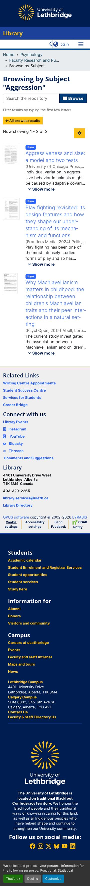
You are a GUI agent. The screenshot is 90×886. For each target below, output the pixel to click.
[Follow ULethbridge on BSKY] (56, 846)
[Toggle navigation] (81, 44)
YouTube (17, 436)
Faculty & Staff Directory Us (32, 717)
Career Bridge (15, 405)
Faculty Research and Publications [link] (34, 60)
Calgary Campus (22, 697)
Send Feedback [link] (58, 524)
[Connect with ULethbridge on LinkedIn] (72, 846)
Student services (23, 582)
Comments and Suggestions (29, 458)
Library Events (15, 422)
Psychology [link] (31, 54)
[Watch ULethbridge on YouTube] (64, 846)
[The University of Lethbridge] (45, 763)
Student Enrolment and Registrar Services (45, 567)
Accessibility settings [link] (34, 524)
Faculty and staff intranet (30, 657)
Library (13, 33)
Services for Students (22, 397)
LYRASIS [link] (79, 517)
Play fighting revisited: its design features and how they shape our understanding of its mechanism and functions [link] (55, 221)
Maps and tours (21, 664)
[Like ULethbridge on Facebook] (32, 846)
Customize (53, 879)
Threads (16, 451)
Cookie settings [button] (11, 524)
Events (14, 650)
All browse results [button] (24, 120)
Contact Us (18, 712)
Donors (14, 616)
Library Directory (17, 505)
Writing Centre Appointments (29, 383)
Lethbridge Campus (25, 682)
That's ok (13, 879)
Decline (32, 879)
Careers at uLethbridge (28, 642)
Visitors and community (29, 623)
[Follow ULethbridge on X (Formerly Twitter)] (48, 846)
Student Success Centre (24, 390)
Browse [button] (75, 98)
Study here (17, 589)
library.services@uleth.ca (25, 498)
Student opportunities (27, 575)
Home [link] (8, 54)
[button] (52, 44)
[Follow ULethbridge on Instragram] (40, 846)
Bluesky (15, 443)
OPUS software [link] (16, 517)
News (13, 671)
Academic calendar (25, 560)
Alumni (14, 609)
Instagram (17, 429)
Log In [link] (63, 44)
